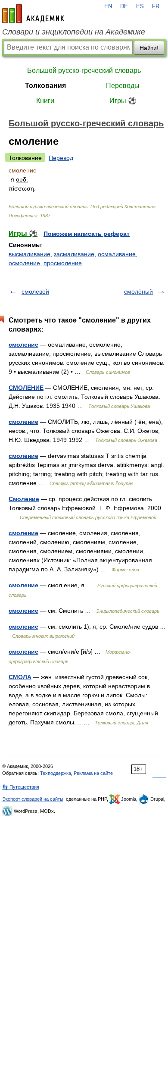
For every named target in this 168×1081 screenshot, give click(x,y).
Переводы (123, 85)
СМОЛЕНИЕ (26, 387)
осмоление (24, 263)
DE (124, 6)
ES (140, 6)
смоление (23, 344)
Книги (45, 100)
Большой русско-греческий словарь (84, 70)
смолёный (138, 291)
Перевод (61, 157)
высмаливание (29, 254)
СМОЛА (20, 677)
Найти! (149, 47)
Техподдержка (55, 773)
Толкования (45, 85)
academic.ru (33, 13)
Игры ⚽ (123, 100)
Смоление (24, 498)
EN (108, 6)
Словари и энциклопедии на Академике (73, 32)
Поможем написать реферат (87, 233)
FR (155, 6)
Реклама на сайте (93, 773)
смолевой (35, 291)
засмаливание (74, 254)
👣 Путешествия (20, 787)
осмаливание (117, 254)
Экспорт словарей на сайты (32, 799)
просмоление (63, 263)
